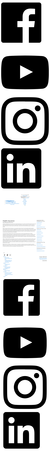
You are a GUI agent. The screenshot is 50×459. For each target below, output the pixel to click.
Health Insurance (39, 223)
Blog (5, 259)
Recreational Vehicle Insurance (41, 246)
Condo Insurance (39, 231)
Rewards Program (7, 270)
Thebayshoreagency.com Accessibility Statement (12, 203)
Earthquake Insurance (40, 232)
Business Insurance (39, 249)
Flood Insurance (39, 234)
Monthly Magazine (7, 267)
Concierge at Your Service (10, 200)
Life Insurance (39, 225)
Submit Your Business (11, 201)
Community (24, 200)
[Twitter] (7, 255)
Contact (25, 204)
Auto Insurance (39, 229)
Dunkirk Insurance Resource (7, 265)
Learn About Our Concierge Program (11, 202)
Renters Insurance (39, 239)
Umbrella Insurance (39, 240)
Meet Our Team (7, 257)
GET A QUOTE (25, 201)
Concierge (24, 203)
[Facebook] (4, 255)
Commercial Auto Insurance (40, 250)
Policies (25, 199)
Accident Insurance (39, 222)
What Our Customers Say (8, 258)
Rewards (24, 202)
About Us (24, 198)
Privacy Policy (12, 204)
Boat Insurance (39, 243)
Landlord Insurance (39, 237)
